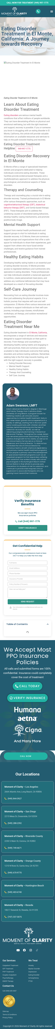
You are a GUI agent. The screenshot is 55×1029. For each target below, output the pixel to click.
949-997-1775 (24, 148)
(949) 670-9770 (14, 872)
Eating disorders (11, 115)
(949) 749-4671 (14, 848)
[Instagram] (31, 950)
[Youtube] (18, 950)
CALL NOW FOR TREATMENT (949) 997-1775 (27, 3)
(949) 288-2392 (14, 823)
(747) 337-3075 (14, 917)
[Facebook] (24, 950)
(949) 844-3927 (14, 798)
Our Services (9, 960)
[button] (52, 11)
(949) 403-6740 (14, 892)
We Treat (33, 960)
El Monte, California (38, 332)
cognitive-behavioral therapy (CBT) (19, 204)
